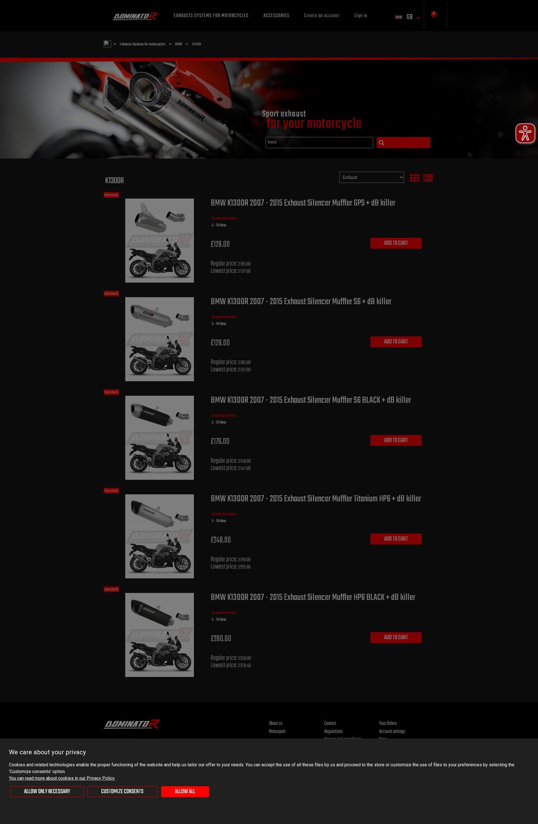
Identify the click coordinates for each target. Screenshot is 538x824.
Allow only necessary (47, 791)
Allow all (185, 791)
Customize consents (122, 791)
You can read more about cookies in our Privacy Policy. (62, 778)
